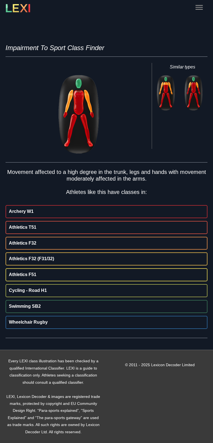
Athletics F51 (22, 274)
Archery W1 (21, 211)
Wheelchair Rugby (28, 322)
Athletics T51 (22, 227)
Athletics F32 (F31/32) (31, 258)
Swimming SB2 (25, 306)
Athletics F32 (22, 243)
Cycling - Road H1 (28, 290)
